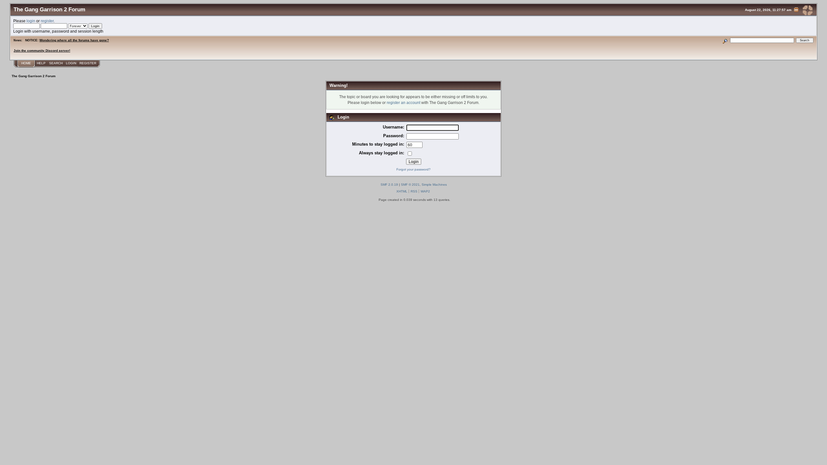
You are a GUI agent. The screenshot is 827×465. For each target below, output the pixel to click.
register (47, 21)
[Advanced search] (725, 40)
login (30, 21)
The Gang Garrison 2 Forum (49, 9)
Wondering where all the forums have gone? (74, 40)
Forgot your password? (413, 169)
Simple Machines (434, 184)
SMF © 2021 (410, 184)
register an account (403, 102)
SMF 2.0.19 (389, 184)
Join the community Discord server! (42, 50)
